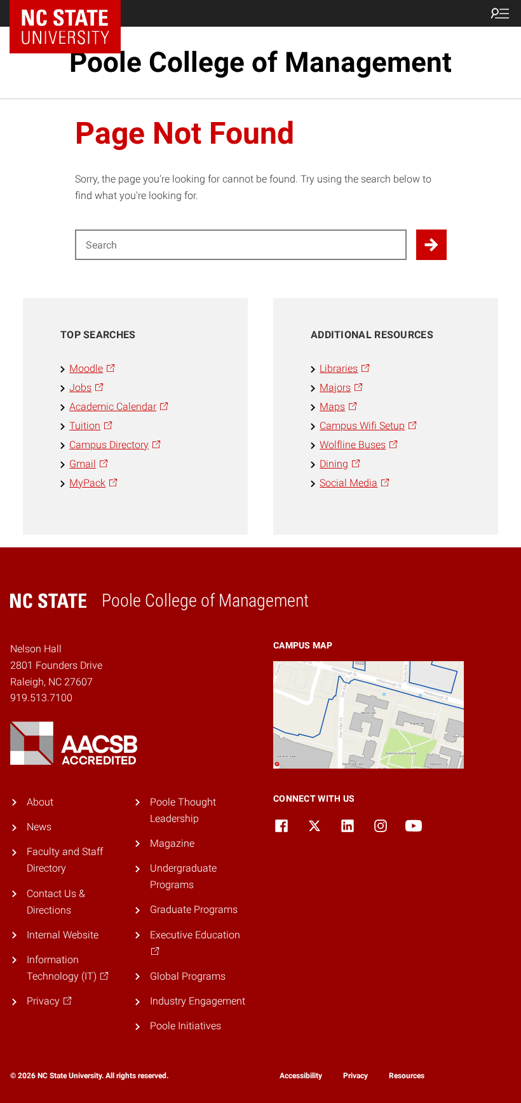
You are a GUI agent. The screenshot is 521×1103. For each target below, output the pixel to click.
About (40, 802)
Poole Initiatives (185, 1026)
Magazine (172, 843)
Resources (406, 1075)
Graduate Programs (194, 909)
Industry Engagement (197, 1001)
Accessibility (301, 1075)
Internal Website (62, 935)
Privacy (355, 1075)
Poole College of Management (260, 62)
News (39, 827)
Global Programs (188, 976)
